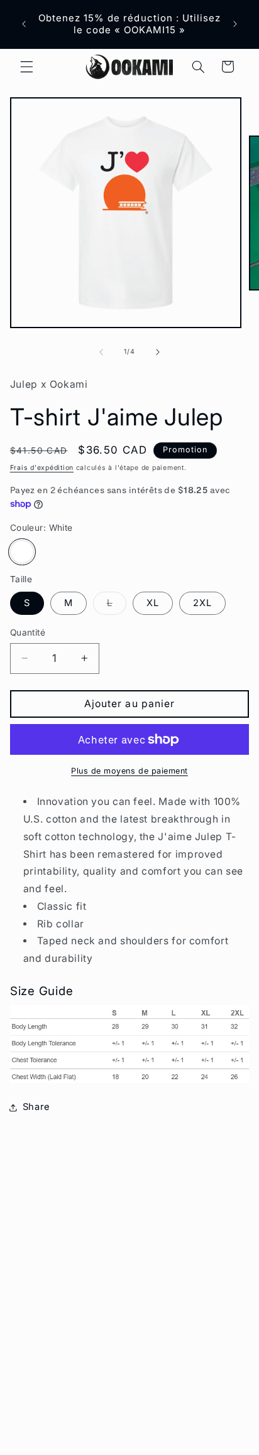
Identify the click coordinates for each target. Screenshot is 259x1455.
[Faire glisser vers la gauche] (101, 352)
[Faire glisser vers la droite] (158, 352)
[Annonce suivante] (235, 24)
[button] (26, 66)
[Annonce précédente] (24, 24)
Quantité (27, 632)
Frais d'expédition (42, 468)
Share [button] (36, 1106)
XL (152, 603)
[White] (22, 552)
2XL (202, 603)
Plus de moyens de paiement (129, 770)
